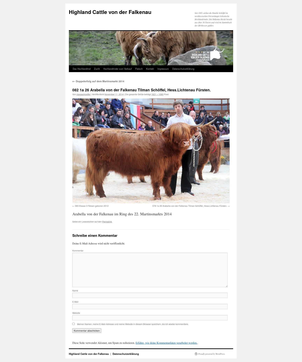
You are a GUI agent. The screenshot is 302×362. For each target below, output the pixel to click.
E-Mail (75, 301)
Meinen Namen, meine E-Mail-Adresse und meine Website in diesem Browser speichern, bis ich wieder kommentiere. (133, 324)
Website (76, 312)
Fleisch (139, 68)
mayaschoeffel (83, 94)
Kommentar (77, 250)
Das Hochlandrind (82, 68)
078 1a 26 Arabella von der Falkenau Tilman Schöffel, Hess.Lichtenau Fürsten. (189, 205)
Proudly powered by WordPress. (211, 353)
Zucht (97, 68)
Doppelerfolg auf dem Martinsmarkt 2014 (98, 81)
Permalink (107, 221)
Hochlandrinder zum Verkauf (117, 68)
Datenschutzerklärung (183, 68)
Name (75, 290)
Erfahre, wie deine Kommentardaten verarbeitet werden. (166, 343)
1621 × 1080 (157, 94)
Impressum (163, 68)
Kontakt (150, 68)
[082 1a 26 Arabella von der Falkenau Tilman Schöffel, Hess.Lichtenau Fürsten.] (151, 150)
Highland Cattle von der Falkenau (110, 12)
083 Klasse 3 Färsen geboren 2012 (92, 205)
